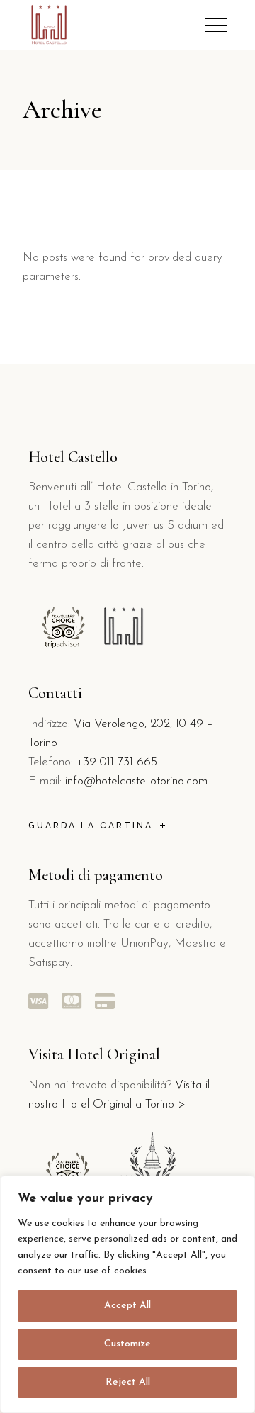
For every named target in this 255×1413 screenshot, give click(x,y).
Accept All (127, 1305)
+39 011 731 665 (116, 762)
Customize (127, 1344)
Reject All (128, 1382)
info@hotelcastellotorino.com (136, 781)
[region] (127, 1294)
